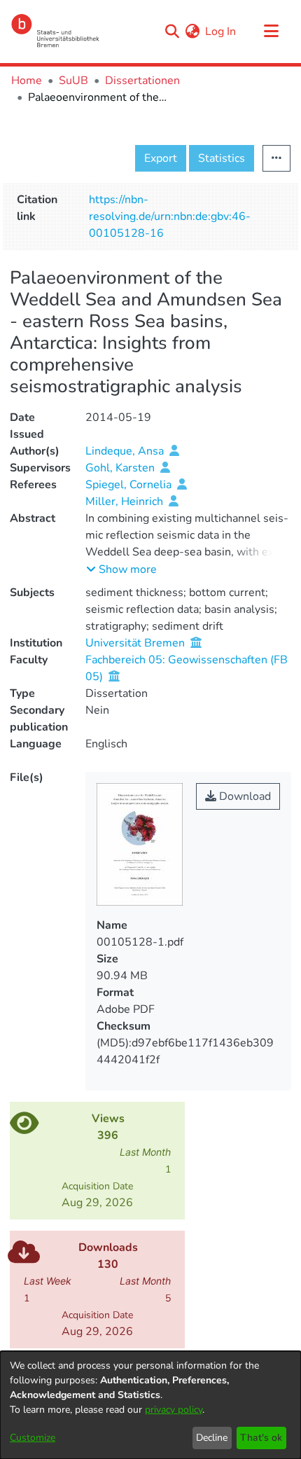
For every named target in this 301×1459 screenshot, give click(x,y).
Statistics (221, 158)
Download (243, 796)
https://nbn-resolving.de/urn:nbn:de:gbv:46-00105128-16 (170, 216)
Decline (211, 1437)
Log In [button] (221, 31)
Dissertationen (142, 80)
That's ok (261, 1437)
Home (26, 80)
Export (160, 158)
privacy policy (173, 1409)
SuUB (73, 80)
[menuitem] (192, 31)
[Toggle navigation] (270, 31)
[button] (121, 569)
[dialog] (150, 1405)
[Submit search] (172, 31)
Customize (32, 1437)
